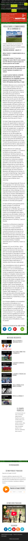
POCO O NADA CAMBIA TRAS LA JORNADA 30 (18, 352)
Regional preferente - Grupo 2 (6, 375)
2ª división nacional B (4, 341)
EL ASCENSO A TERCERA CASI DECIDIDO (19, 374)
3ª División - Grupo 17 (6, 352)
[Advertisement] (14, 445)
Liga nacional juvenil (5, 397)
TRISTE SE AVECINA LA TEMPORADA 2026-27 (17, 341)
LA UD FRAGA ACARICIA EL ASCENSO (18, 363)
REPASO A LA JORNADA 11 (18, 396)
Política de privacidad (14, 539)
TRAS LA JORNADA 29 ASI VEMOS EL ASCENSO (18, 385)
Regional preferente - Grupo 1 (6, 363)
